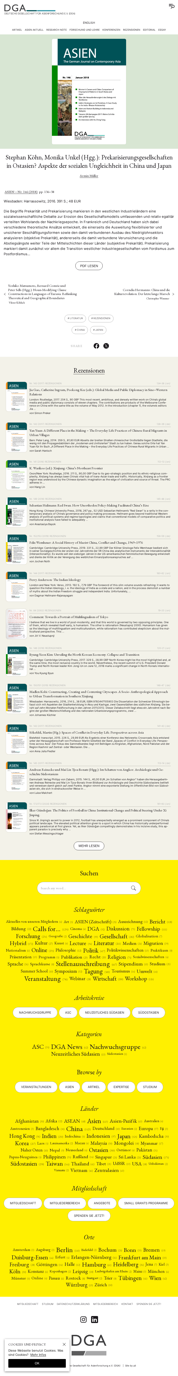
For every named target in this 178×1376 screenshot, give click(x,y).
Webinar (79, 978)
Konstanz (38, 1271)
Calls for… (50, 929)
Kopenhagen (60, 1271)
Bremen (154, 1250)
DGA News (69, 1047)
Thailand (82, 1164)
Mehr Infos (38, 1354)
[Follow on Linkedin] (94, 1319)
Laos (42, 1143)
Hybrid (21, 943)
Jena (151, 1264)
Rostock (75, 1278)
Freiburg (22, 1264)
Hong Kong (24, 1136)
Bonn (132, 1250)
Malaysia (101, 1143)
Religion (119, 957)
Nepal (57, 1150)
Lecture (81, 943)
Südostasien (148, 1012)
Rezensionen (131, 29)
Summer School (37, 971)
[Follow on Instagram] (83, 1319)
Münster (20, 1278)
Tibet (103, 1164)
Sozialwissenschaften (150, 957)
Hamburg (96, 1264)
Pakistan (146, 1150)
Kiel (163, 1264)
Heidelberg (128, 1264)
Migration (155, 943)
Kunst (61, 943)
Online (43, 950)
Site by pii (130, 1365)
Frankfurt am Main (142, 1257)
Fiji (164, 1128)
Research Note (56, 29)
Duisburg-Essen (32, 1257)
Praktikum (161, 950)
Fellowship (152, 929)
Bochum (110, 1250)
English (89, 22)
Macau (82, 1143)
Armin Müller (89, 175)
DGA (96, 929)
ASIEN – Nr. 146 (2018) (21, 191)
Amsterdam (23, 1249)
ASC (40, 1046)
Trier (110, 1278)
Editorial (149, 29)
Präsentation (23, 957)
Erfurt (62, 1257)
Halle (72, 1264)
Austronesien (21, 1128)
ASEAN (74, 1121)
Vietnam (81, 1170)
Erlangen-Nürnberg (94, 1257)
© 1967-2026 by (81, 1365)
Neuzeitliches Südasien (104, 1012)
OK (37, 1363)
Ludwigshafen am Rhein (113, 1271)
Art (68, 921)
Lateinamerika (61, 1143)
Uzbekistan (158, 1163)
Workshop (139, 978)
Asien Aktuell (34, 29)
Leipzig (83, 1271)
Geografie (58, 936)
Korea (25, 1143)
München (158, 1271)
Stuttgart (94, 1278)
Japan (99, 329)
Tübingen (132, 1278)
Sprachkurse (42, 963)
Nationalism (18, 950)
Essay (162, 29)
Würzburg (79, 1285)
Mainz (139, 1271)
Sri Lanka (130, 1157)
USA (139, 1164)
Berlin (67, 1250)
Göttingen (49, 1264)
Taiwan (57, 1163)
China (81, 329)
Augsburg (45, 1249)
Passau (56, 1277)
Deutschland (106, 1128)
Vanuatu (61, 1170)
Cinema (78, 928)
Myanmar (152, 1143)
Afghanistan (29, 1121)
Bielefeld (88, 1250)
